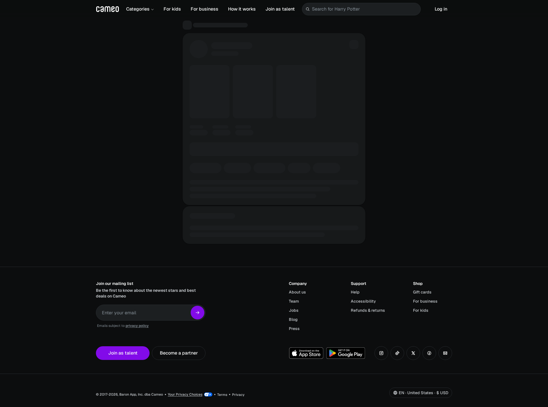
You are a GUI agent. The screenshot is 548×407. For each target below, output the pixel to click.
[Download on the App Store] (306, 353)
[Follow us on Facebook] (429, 353)
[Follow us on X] (413, 353)
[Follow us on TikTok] (397, 353)
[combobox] (365, 9)
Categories (138, 9)
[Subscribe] (197, 312)
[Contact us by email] (445, 353)
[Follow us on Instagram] (381, 353)
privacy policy (137, 325)
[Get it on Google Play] (345, 353)
